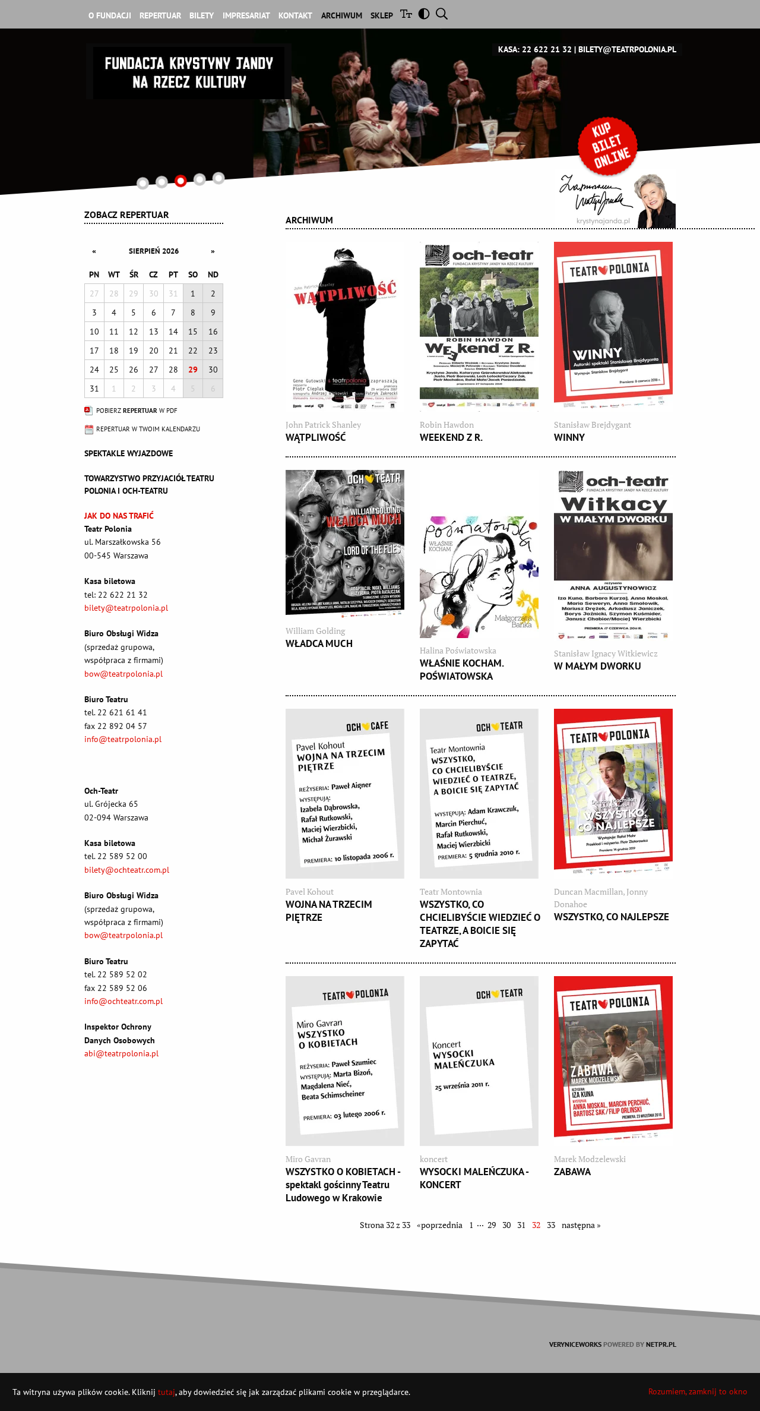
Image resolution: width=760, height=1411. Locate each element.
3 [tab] (181, 181)
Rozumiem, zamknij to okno (698, 1391)
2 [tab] (162, 182)
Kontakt (295, 15)
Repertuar (160, 15)
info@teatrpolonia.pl (123, 739)
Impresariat (246, 15)
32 (536, 1224)
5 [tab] (218, 178)
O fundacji (109, 15)
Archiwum (341, 15)
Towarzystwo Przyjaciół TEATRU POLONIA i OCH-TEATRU (149, 484)
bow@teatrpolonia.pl (123, 673)
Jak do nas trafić (119, 515)
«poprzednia (440, 1224)
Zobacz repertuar (126, 214)
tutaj (166, 1392)
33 (551, 1224)
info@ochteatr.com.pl (123, 1001)
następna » (581, 1224)
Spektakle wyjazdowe (128, 453)
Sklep (381, 15)
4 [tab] (199, 179)
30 (506, 1224)
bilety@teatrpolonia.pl (627, 49)
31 (521, 1224)
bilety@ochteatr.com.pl (126, 869)
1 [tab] (143, 183)
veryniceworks (575, 1344)
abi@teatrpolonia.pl (121, 1053)
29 (491, 1224)
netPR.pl (661, 1344)
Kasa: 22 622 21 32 (535, 49)
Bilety (201, 15)
